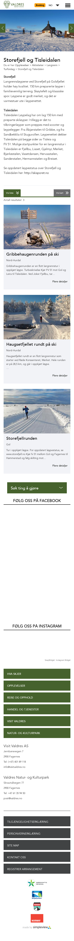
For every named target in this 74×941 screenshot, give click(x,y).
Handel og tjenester (23, 709)
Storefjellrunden (21, 438)
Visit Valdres (16, 721)
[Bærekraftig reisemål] (37, 883)
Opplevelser (16, 686)
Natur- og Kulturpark (23, 733)
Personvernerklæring (23, 833)
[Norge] (37, 918)
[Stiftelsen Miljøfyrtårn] (37, 895)
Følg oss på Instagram (37, 626)
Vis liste (9, 193)
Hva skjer (14, 674)
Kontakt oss (16, 857)
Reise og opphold (20, 697)
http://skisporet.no (36, 173)
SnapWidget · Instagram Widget (57, 660)
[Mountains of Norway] (37, 906)
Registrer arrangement (24, 869)
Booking (40, 5)
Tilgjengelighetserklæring (27, 821)
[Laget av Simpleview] (37, 927)
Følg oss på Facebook (37, 500)
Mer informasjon (55, 281)
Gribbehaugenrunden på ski (32, 254)
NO (50, 5)
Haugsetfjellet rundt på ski (31, 344)
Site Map (13, 845)
